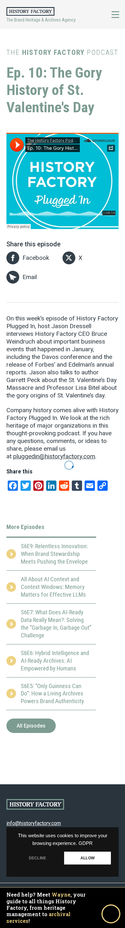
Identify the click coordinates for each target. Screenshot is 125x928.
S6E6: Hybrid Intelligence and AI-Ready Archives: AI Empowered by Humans (55, 660)
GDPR (86, 843)
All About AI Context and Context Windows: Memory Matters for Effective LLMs (53, 586)
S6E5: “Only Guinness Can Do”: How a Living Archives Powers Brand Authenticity (52, 693)
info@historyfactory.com (33, 823)
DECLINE (37, 858)
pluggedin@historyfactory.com (54, 456)
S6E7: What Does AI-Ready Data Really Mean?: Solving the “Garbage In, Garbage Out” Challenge (56, 624)
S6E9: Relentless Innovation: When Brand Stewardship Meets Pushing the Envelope (54, 553)
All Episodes (31, 726)
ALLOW (87, 858)
